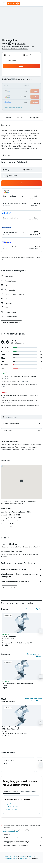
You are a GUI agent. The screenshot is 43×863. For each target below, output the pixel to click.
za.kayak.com (7, 856)
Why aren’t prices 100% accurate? (15, 845)
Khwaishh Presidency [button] (9, 637)
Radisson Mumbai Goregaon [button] (11, 727)
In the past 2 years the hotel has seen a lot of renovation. (20, 396)
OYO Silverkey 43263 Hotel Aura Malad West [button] (17, 683)
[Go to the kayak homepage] (13, 3)
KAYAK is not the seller (11, 838)
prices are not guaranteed (10, 831)
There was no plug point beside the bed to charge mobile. (20, 407)
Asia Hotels (23, 856)
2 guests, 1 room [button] (10, 61)
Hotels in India (33, 856)
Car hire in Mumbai (12, 807)
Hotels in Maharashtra (11, 858)
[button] (3, 3)
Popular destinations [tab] (28, 791)
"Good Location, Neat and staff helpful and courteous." (19, 385)
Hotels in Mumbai (11, 810)
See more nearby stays (34, 609)
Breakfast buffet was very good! (14, 381)
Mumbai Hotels (24, 858)
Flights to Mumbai (11, 804)
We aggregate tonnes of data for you (16, 842)
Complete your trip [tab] (11, 791)
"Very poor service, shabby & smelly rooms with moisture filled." (19, 402)
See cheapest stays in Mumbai (34, 655)
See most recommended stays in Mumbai (33, 700)
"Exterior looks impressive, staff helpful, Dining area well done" (18, 377)
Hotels (15, 856)
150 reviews (21, 44)
